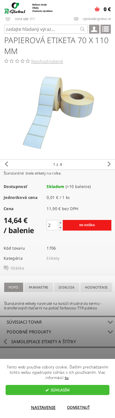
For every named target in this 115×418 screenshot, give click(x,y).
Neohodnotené (47, 61)
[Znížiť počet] (60, 227)
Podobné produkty (29, 332)
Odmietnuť (78, 407)
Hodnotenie (96, 287)
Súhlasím (60, 390)
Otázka (17, 268)
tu (67, 377)
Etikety (53, 258)
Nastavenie (43, 407)
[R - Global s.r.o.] (28, 7)
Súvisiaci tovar (24, 322)
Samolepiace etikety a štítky (43, 341)
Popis (14, 287)
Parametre (39, 287)
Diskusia (67, 287)
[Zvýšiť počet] (60, 222)
